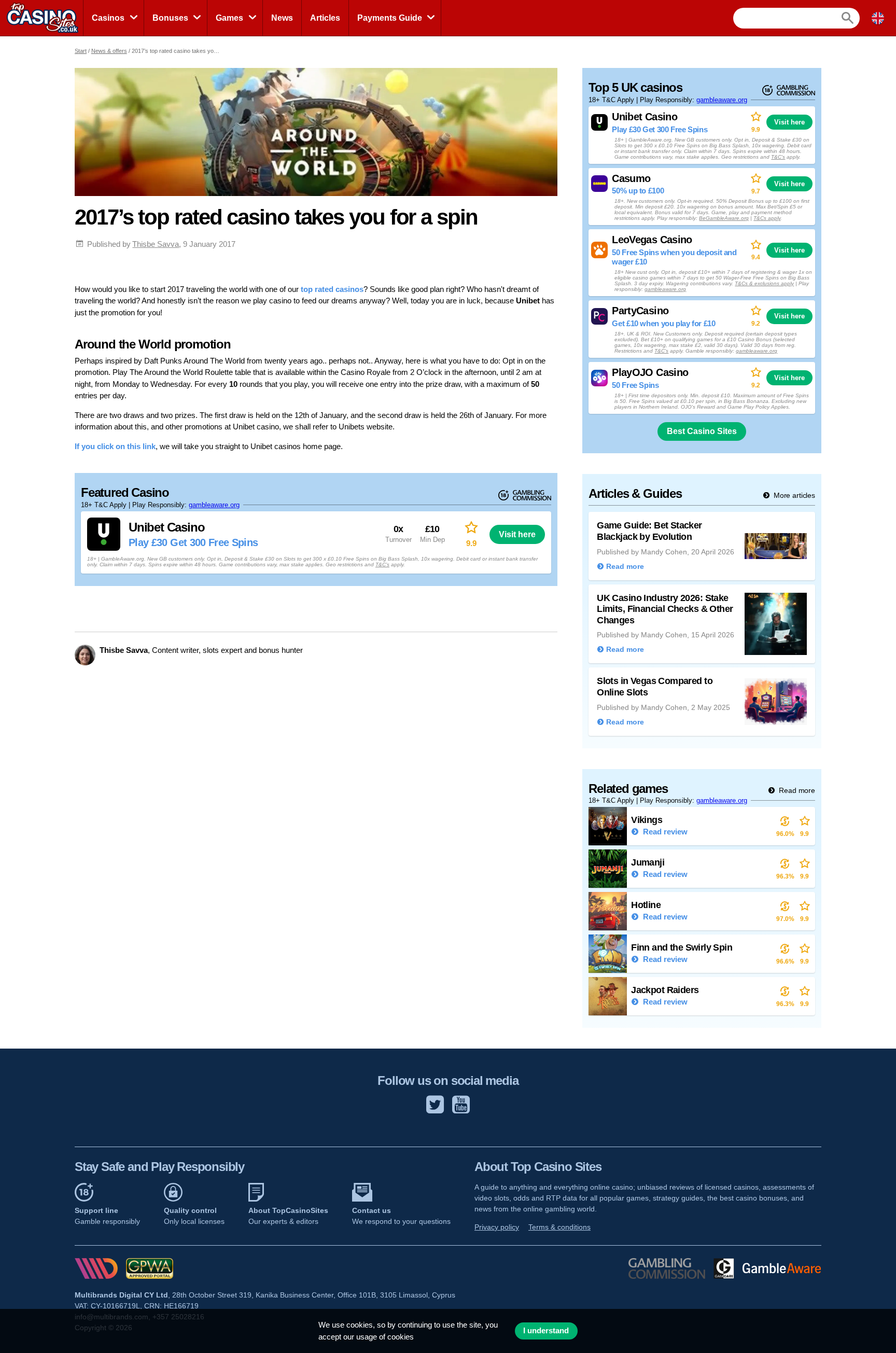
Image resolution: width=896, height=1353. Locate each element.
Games (229, 17)
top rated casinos (332, 289)
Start (81, 51)
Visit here (517, 534)
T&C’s (382, 564)
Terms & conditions (559, 1227)
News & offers (109, 51)
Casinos (108, 17)
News (282, 17)
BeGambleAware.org (724, 218)
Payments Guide (389, 17)
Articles (325, 17)
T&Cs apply (766, 218)
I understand (546, 1331)
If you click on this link (115, 446)
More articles (793, 495)
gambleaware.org (214, 505)
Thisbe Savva (155, 244)
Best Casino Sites (702, 431)
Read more (796, 790)
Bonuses (170, 17)
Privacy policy (496, 1227)
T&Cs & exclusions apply (764, 283)
